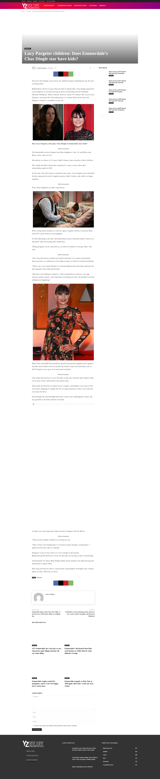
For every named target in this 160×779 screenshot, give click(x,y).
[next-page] (102, 116)
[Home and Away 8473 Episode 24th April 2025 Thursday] (103, 83)
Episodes (111, 75)
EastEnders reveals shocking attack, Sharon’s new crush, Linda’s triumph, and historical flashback (80, 614)
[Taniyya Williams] (34, 68)
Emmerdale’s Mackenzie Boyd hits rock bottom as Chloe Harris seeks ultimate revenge (78, 650)
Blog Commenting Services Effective (82, 766)
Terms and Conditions (50, 1)
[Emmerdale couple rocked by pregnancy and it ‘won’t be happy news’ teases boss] (47, 668)
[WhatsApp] (70, 74)
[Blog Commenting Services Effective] (66, 769)
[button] (136, 5)
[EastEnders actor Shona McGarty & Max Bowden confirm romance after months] (66, 750)
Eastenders (93, 5)
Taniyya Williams (41, 68)
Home (23, 11)
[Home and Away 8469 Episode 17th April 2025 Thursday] (103, 101)
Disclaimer (35, 1)
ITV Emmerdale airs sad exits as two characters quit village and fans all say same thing (46, 650)
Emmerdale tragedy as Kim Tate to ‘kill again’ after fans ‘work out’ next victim (79, 683)
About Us (23, 1)
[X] (60, 74)
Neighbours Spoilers (65, 5)
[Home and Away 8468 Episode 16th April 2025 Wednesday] (103, 110)
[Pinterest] (65, 74)
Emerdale (102, 5)
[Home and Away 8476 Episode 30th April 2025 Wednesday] (103, 73)
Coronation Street (80, 5)
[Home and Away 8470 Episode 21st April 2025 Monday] (103, 92)
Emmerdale (39, 577)
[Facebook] (55, 74)
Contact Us (29, 1)
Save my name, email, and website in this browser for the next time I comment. (55, 725)
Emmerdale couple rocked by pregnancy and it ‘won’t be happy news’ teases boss (45, 683)
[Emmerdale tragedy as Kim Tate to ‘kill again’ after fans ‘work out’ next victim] (80, 668)
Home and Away (49, 5)
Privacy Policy (42, 1)
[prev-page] (100, 116)
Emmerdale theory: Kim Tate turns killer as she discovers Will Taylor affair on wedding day (46, 614)
